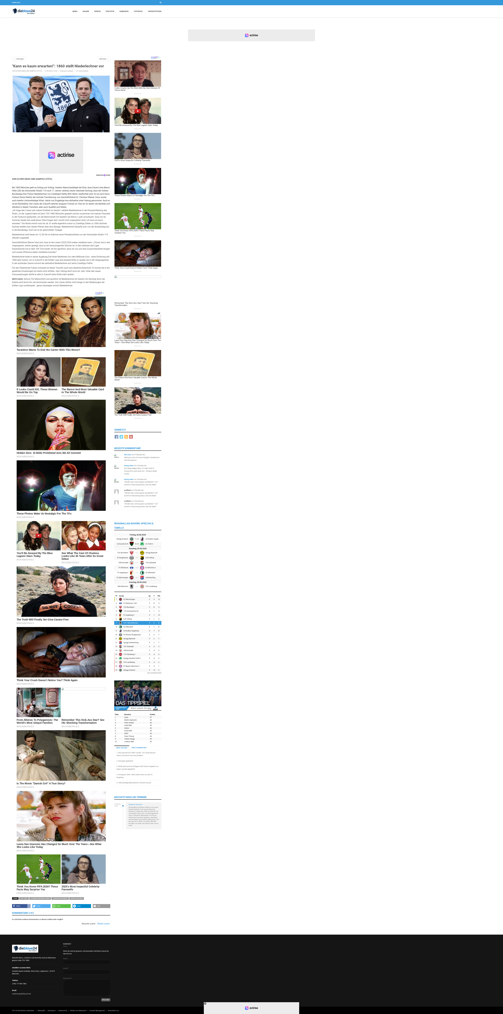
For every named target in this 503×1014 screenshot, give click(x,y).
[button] (21, 906)
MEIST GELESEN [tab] (121, 748)
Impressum (52, 1011)
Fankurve (124, 11)
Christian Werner (60, 898)
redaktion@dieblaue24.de (21, 994)
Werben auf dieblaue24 (78, 1011)
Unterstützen (154, 11)
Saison (86, 11)
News (75, 11)
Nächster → (103, 59)
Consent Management (97, 1011)
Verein (97, 11)
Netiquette (41, 1011)
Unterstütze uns (113, 1011)
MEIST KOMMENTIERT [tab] (139, 748)
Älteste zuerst (103, 924)
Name (65, 959)
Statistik (110, 11)
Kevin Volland (77, 898)
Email (65, 968)
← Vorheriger (19, 59)
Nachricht (67, 978)
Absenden (106, 1000)
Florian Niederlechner (40, 898)
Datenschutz (62, 1011)
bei (141, 457)
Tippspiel (138, 11)
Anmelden (16, 2)
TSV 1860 (24, 898)
